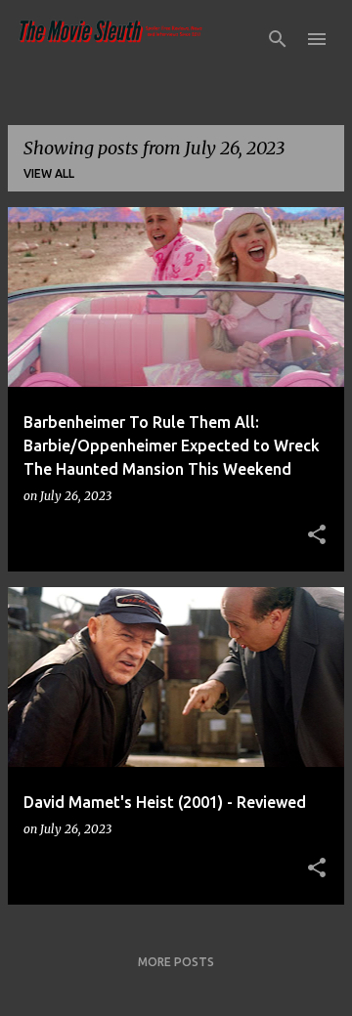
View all (48, 173)
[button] (317, 535)
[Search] (277, 39)
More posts (176, 961)
